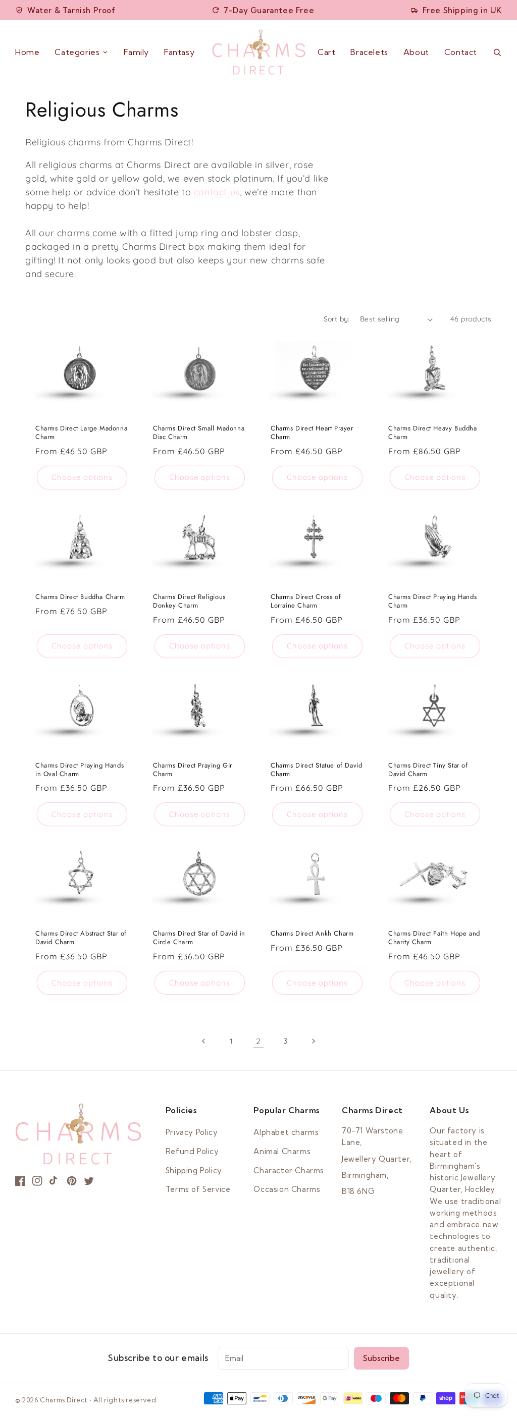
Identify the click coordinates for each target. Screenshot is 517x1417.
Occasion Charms (286, 1189)
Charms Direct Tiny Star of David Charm (428, 770)
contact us (217, 192)
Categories (77, 52)
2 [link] (258, 1041)
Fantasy (179, 52)
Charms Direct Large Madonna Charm (81, 433)
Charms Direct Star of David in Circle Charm (199, 938)
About (416, 52)
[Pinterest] (72, 1181)
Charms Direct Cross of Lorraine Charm (306, 601)
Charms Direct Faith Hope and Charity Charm (434, 938)
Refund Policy (192, 1151)
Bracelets (369, 52)
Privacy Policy (192, 1132)
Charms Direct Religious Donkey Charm (189, 601)
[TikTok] (54, 1181)
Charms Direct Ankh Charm (312, 934)
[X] (89, 1181)
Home (27, 52)
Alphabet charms (286, 1132)
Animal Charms (282, 1151)
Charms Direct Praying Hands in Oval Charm (79, 770)
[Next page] (313, 1041)
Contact (460, 52)
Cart (326, 52)
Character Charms (288, 1170)
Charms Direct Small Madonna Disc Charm (198, 433)
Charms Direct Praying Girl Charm (193, 770)
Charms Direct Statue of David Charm (316, 770)
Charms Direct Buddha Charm (80, 597)
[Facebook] (20, 1181)
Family (136, 52)
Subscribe (381, 1358)
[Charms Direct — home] (258, 52)
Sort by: (337, 318)
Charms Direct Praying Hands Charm (432, 601)
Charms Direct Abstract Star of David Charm (81, 938)
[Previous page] (204, 1041)
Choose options (82, 477)
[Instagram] (37, 1181)
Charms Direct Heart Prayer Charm (312, 433)
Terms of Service (198, 1189)
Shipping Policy (194, 1170)
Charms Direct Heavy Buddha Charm (432, 433)
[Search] (497, 52)
